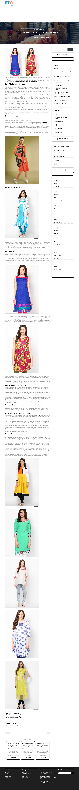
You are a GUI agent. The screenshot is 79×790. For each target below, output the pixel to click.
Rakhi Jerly (37, 37)
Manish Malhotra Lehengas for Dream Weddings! (62, 71)
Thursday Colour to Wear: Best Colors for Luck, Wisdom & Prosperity (47, 775)
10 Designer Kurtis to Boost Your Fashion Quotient (13, 745)
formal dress (56, 214)
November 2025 (8, 776)
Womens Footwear (57, 269)
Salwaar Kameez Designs (32, 28)
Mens (55, 241)
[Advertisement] (39, 14)
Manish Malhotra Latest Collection (61, 103)
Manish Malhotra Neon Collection (61, 106)
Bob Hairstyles (56, 186)
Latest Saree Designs (58, 225)
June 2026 (7, 772)
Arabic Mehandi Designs (58, 180)
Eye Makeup (56, 205)
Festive (50, 3)
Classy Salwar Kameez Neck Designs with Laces (15, 716)
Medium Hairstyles (57, 236)
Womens (55, 266)
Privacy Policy (56, 74)
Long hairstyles (56, 230)
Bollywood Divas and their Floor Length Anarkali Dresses (27, 745)
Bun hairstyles (56, 191)
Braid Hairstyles (56, 189)
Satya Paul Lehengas (58, 128)
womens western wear (58, 274)
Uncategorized (56, 263)
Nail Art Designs (57, 244)
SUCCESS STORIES (57, 255)
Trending (55, 261)
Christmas (56, 194)
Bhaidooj (55, 183)
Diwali (55, 197)
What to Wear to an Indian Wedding (12, 713)
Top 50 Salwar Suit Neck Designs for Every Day (15, 715)
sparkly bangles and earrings (21, 323)
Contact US (56, 65)
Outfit (55, 247)
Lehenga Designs (57, 227)
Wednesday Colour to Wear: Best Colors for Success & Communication (48, 778)
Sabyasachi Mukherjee (59, 121)
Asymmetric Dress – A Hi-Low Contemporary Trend (42, 745)
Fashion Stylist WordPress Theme (39, 788)
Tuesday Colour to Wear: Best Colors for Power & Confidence (47, 781)
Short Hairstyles (57, 252)
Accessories (46, 3)
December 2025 (8, 775)
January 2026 (7, 773)
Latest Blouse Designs (58, 222)
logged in (13, 725)
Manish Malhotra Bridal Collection (61, 100)
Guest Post (55, 3)
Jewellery (55, 219)
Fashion (55, 208)
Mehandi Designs (57, 238)
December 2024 (8, 777)
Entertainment (56, 202)
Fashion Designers (57, 211)
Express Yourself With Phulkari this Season (14, 717)
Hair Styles (56, 216)
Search (70, 49)
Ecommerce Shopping (58, 200)
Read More (13, 757)
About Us (60, 3)
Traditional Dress (57, 258)
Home (22, 28)
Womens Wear (39, 3)
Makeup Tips (56, 233)
